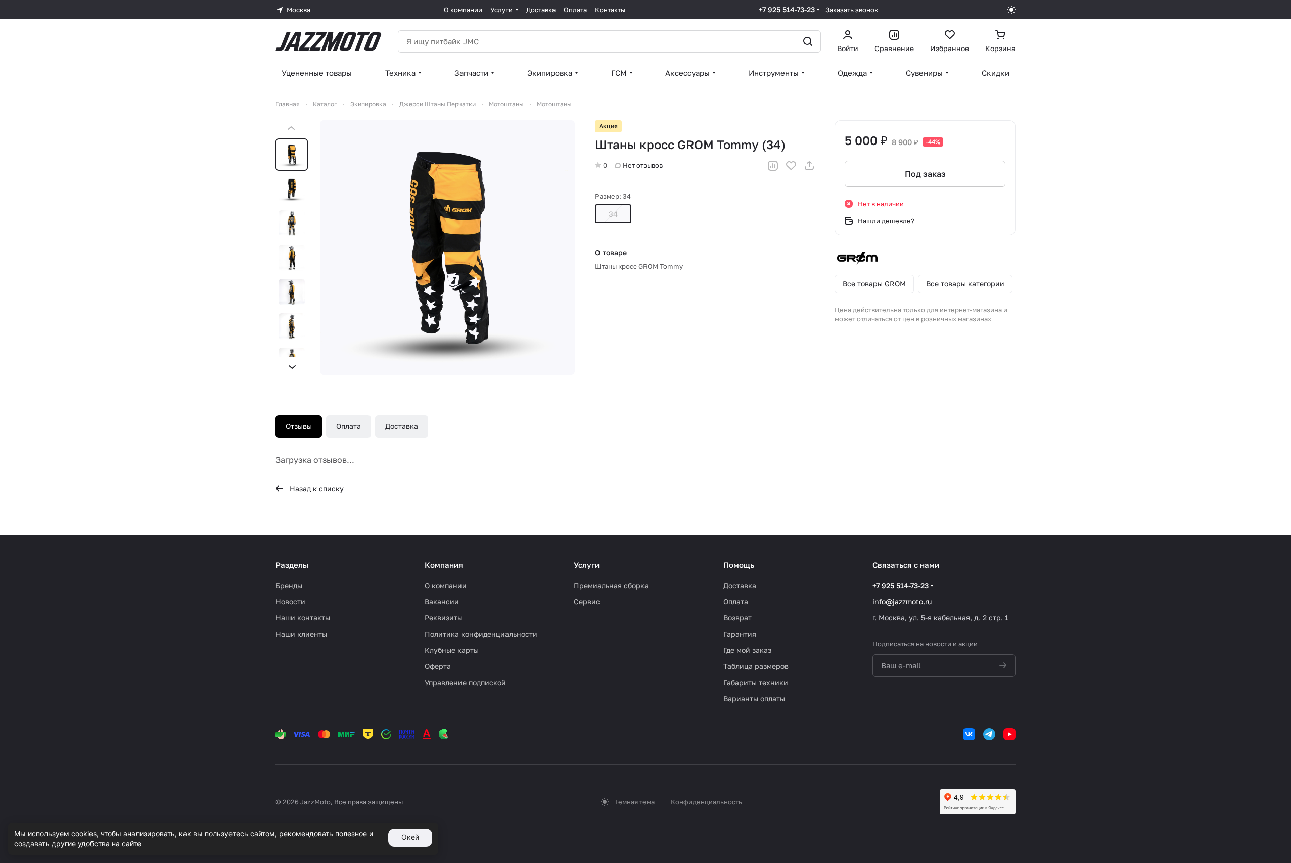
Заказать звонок (851, 10)
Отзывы (299, 426)
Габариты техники (755, 682)
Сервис (587, 601)
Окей (410, 837)
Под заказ (925, 174)
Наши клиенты (301, 634)
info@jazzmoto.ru (902, 601)
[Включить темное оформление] (1011, 10)
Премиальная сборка (611, 585)
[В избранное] (791, 166)
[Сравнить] (773, 166)
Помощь (738, 564)
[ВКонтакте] (969, 734)
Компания (444, 564)
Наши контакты (302, 617)
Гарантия (739, 634)
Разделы (291, 564)
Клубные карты (452, 650)
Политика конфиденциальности (481, 634)
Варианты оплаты (754, 698)
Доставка (401, 426)
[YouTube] (1009, 734)
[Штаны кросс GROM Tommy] (447, 247)
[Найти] (807, 41)
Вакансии (442, 601)
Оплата (348, 426)
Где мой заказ (747, 650)
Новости (290, 601)
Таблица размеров (756, 666)
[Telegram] (989, 734)
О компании (446, 585)
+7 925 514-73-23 (787, 9)
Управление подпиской (465, 682)
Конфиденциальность (706, 802)
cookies (84, 833)
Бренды (288, 585)
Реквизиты (444, 617)
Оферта (438, 666)
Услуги (587, 564)
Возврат (737, 617)
